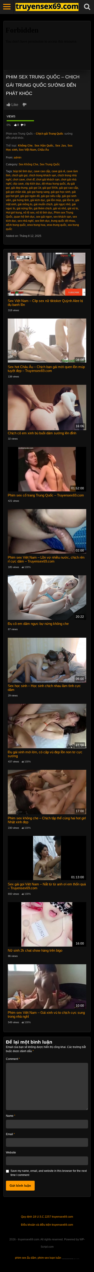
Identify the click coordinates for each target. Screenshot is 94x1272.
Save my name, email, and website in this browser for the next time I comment (48, 1173)
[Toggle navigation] (7, 7)
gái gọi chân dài (16, 192)
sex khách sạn (62, 216)
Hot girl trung (14, 212)
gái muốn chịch (43, 204)
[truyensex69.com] (47, 7)
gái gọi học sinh (60, 192)
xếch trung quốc (16, 225)
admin (17, 157)
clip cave (18, 183)
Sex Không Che (28, 164)
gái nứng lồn (24, 208)
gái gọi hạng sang (38, 192)
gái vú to (73, 208)
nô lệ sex (28, 212)
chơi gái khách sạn (48, 179)
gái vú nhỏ (59, 208)
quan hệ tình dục (24, 216)
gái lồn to (68, 200)
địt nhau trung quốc (54, 183)
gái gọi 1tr (35, 187)
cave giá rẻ (58, 171)
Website (11, 1152)
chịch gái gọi (20, 175)
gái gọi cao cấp (68, 187)
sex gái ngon (44, 216)
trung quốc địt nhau (63, 220)
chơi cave (19, 179)
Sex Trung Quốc (50, 164)
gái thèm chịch (43, 208)
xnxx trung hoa (36, 225)
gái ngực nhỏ (62, 204)
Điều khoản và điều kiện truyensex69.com (47, 1224)
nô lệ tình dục (44, 212)
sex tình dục (42, 220)
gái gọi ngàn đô (30, 196)
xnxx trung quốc (56, 225)
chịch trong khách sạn (42, 175)
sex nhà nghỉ (26, 220)
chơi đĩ (30, 179)
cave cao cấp (42, 171)
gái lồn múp (54, 200)
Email (10, 1134)
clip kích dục (32, 183)
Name (10, 1115)
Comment (13, 1059)
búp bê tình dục (22, 171)
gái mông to (25, 204)
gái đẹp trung (19, 187)
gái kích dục (37, 200)
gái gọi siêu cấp (51, 196)
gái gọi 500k (50, 187)
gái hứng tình (21, 200)
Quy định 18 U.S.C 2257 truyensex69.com (47, 1216)
